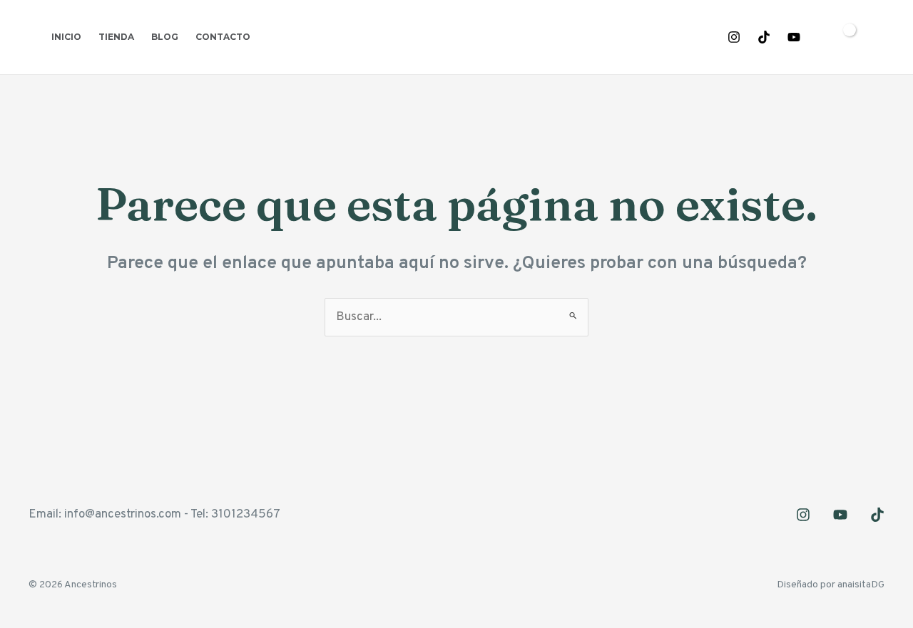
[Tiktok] (764, 37)
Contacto (222, 36)
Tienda (116, 36)
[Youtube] (793, 37)
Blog (164, 36)
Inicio (66, 36)
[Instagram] (734, 37)
